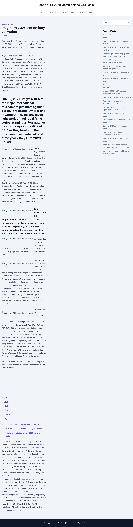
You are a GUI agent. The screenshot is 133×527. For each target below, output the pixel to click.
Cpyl (6, 410)
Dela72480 (54, 13)
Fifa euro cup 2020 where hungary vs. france (23, 429)
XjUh (6, 406)
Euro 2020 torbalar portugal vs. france (117, 97)
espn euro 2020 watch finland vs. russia (66, 5)
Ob (5, 419)
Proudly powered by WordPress (54, 523)
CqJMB (7, 415)
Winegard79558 (69, 13)
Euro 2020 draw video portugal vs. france (21, 424)
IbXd (6, 397)
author (4, 35)
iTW (6, 402)
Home (43, 13)
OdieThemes (84, 523)
